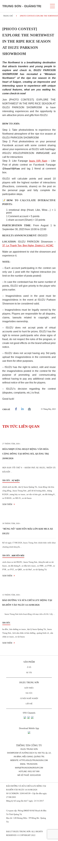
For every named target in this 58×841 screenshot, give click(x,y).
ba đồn (5, 629)
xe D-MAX (6, 498)
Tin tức (6, 480)
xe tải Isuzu (27, 498)
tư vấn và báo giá (34, 494)
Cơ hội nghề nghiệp (29, 698)
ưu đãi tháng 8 (48, 494)
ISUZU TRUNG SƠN (29, 682)
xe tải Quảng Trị (40, 569)
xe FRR (40, 566)
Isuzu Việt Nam (38, 160)
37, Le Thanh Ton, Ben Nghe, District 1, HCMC (28, 245)
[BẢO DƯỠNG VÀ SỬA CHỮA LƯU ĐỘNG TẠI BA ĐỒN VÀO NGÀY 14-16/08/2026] (29, 588)
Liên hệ (29, 704)
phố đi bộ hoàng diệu (37, 490)
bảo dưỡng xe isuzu (17, 629)
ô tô (29, 667)
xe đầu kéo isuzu (29, 566)
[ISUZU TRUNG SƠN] (21, 6)
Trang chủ (8, 16)
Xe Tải (29, 672)
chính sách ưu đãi (9, 487)
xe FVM (48, 566)
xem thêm (7, 504)
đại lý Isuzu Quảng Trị (27, 487)
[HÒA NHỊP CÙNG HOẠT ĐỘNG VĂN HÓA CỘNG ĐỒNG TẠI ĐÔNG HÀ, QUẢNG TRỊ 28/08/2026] (29, 437)
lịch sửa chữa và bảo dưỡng (24, 633)
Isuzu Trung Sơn (19, 490)
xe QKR (18, 569)
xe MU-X (17, 498)
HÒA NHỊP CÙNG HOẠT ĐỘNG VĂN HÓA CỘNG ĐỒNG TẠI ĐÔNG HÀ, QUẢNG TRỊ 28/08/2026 (25, 454)
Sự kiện (16, 480)
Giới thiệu (29, 688)
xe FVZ (11, 569)
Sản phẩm (29, 662)
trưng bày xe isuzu (17, 494)
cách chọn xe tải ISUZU (12, 562)
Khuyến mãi (18, 556)
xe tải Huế (27, 569)
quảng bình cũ (43, 633)
